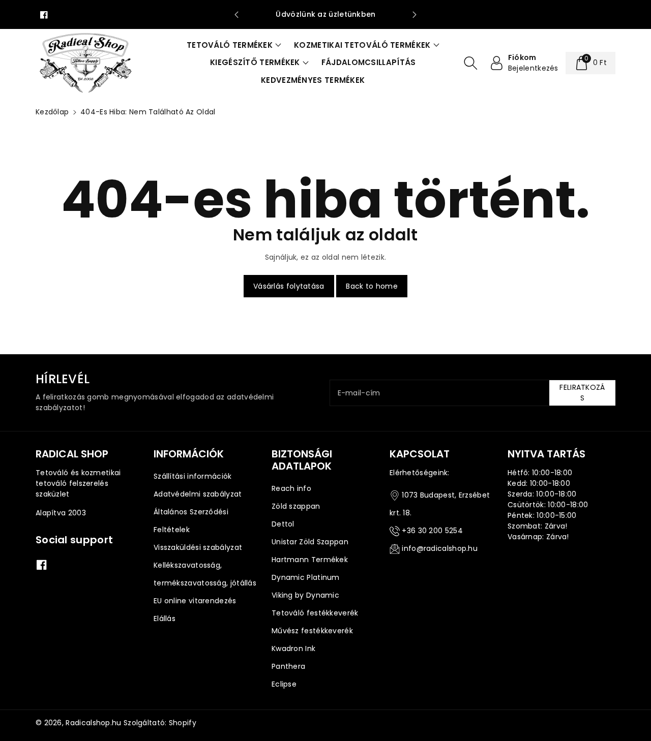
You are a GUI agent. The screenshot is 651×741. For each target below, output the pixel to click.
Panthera (288, 666)
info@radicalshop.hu (440, 548)
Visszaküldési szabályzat (198, 547)
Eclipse (284, 684)
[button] (234, 45)
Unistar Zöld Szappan (310, 542)
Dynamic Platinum (306, 577)
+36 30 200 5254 (432, 531)
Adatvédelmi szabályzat (198, 494)
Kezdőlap (52, 112)
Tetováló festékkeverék (315, 613)
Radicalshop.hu (93, 723)
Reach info (291, 488)
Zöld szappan (296, 506)
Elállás (164, 618)
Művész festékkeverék (312, 631)
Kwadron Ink (293, 648)
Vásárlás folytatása (288, 286)
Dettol (283, 524)
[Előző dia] (236, 15)
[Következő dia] (414, 15)
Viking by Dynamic (305, 595)
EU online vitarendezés (195, 601)
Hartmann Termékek (310, 559)
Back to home (372, 286)
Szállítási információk (193, 476)
